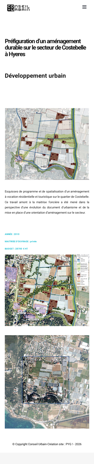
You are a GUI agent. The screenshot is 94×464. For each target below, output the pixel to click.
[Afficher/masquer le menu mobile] (84, 7)
